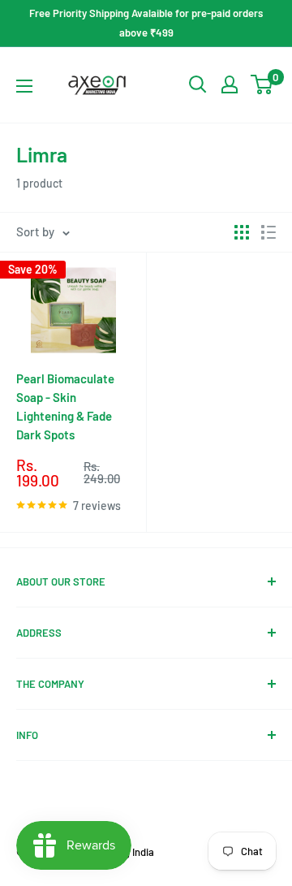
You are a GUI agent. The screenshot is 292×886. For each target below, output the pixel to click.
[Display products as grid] (241, 232)
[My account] (229, 84)
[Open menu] (24, 86)
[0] (262, 84)
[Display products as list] (268, 232)
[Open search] (198, 84)
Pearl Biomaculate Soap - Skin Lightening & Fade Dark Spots (65, 407)
